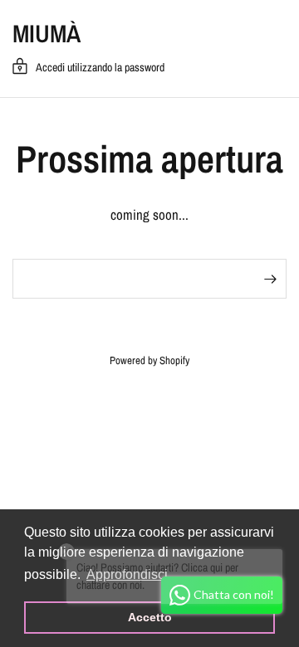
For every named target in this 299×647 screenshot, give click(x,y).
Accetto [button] (150, 617)
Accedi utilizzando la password (100, 67)
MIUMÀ (46, 33)
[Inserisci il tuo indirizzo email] (270, 279)
